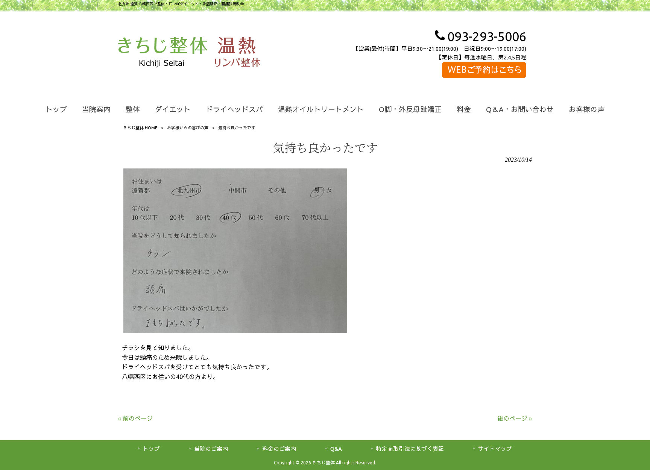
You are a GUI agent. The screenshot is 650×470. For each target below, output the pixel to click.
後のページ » (514, 418)
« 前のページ (135, 418)
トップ (151, 449)
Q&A (336, 449)
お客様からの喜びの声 (187, 128)
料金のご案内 (279, 449)
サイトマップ (495, 449)
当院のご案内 (211, 449)
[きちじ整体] (162, 53)
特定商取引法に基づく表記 (410, 449)
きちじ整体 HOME (140, 128)
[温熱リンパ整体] (237, 53)
